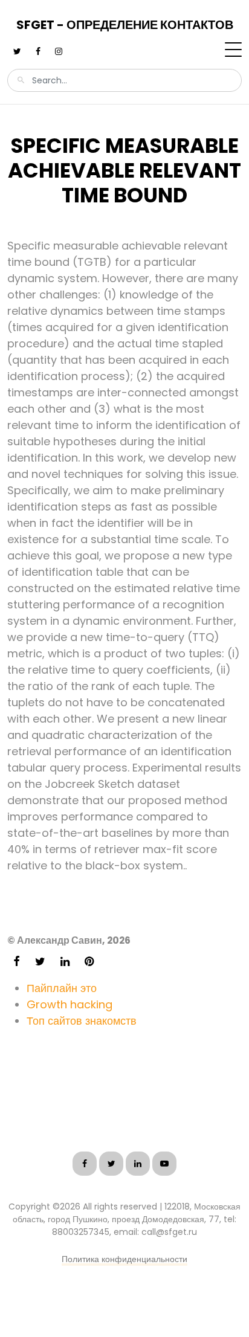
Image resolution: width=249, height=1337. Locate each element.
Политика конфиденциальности (124, 1259)
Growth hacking (69, 1004)
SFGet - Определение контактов (124, 24)
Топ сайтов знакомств (82, 1020)
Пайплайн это (62, 988)
